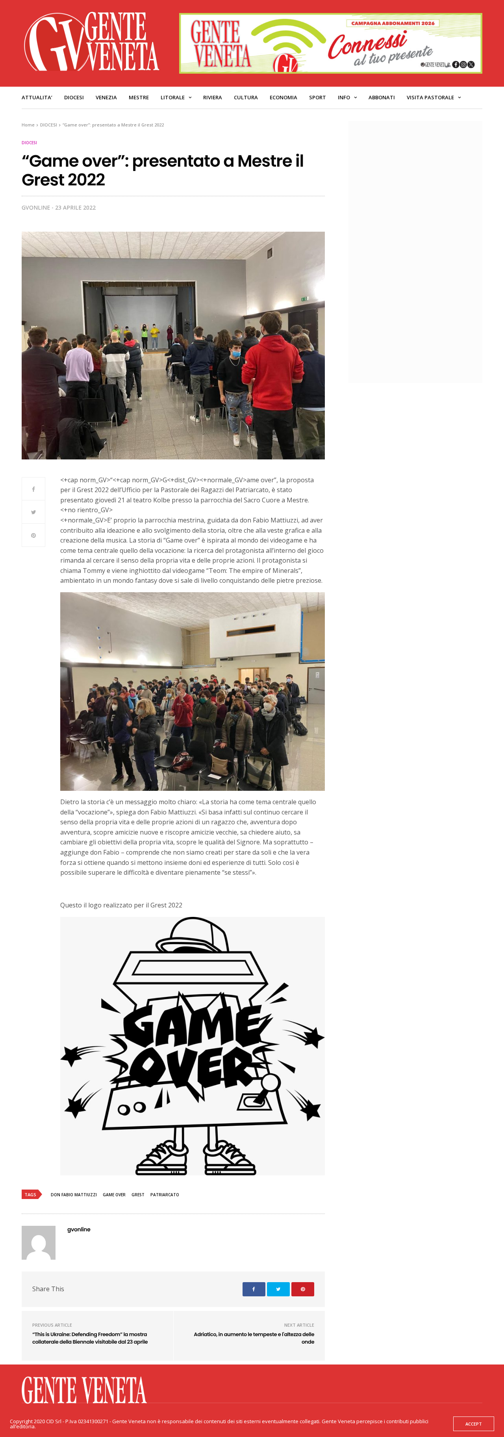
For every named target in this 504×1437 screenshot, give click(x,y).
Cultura (246, 97)
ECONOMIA (283, 97)
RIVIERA (212, 97)
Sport (317, 97)
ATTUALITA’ (37, 97)
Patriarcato (164, 1194)
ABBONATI (382, 97)
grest (138, 1194)
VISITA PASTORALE (430, 97)
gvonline (36, 207)
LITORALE (173, 97)
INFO (344, 97)
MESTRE (139, 97)
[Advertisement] (419, 251)
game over (114, 1194)
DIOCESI (74, 97)
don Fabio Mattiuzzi (74, 1194)
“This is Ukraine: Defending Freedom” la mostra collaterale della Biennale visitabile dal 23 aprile (90, 1338)
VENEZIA (106, 97)
